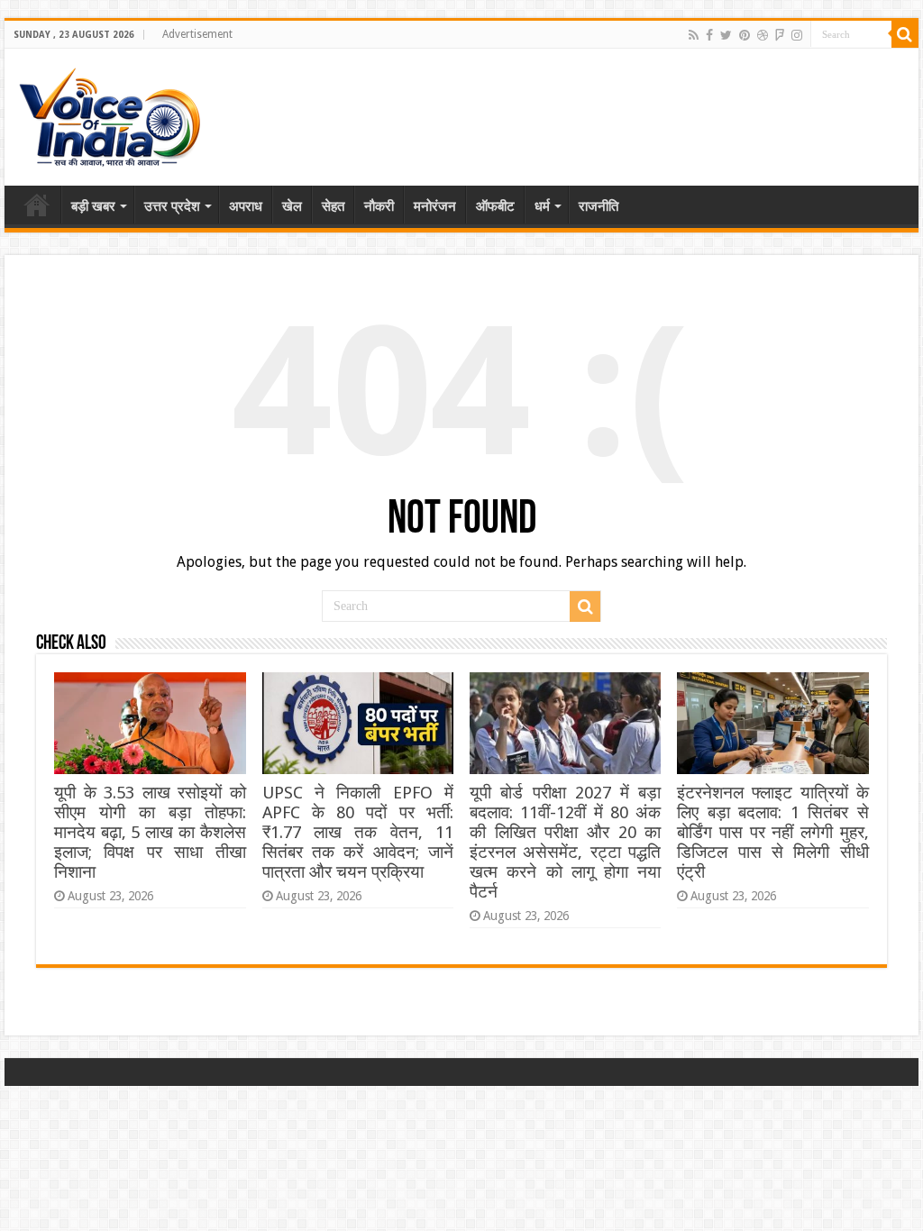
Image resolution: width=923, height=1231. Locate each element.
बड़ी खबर (93, 206)
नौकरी (379, 206)
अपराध (245, 206)
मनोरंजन (435, 206)
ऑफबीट (495, 206)
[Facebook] (709, 35)
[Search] (904, 34)
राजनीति (598, 206)
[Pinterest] (744, 35)
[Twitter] (726, 35)
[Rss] (693, 35)
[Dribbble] (762, 35)
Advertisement (197, 34)
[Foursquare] (779, 35)
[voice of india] (109, 113)
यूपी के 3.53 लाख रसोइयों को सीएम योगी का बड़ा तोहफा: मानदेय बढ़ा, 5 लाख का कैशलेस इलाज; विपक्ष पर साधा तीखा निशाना (149, 832)
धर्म (542, 206)
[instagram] (797, 35)
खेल (292, 206)
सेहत (333, 206)
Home (37, 204)
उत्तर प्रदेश (172, 206)
